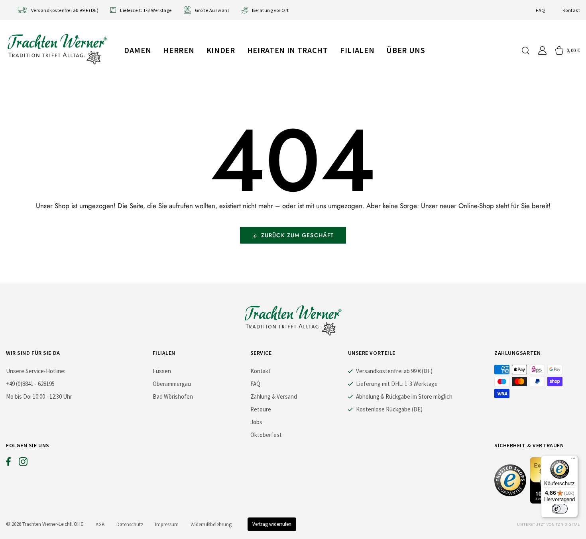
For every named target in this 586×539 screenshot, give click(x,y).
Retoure (260, 409)
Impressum (167, 524)
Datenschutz (129, 524)
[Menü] (573, 460)
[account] (542, 50)
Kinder (220, 50)
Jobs (256, 422)
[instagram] (23, 463)
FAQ (540, 10)
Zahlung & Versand (273, 396)
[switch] (560, 508)
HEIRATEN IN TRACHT (287, 50)
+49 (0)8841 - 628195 (30, 384)
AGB (100, 524)
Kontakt (571, 10)
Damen (137, 50)
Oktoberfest (266, 435)
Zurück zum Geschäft (297, 235)
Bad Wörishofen (173, 396)
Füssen (162, 371)
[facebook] (8, 463)
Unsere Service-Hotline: (35, 371)
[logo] (57, 49)
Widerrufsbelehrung (211, 524)
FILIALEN (357, 50)
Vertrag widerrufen (271, 524)
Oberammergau (172, 384)
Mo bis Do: (18, 396)
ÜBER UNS (405, 50)
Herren (178, 50)
